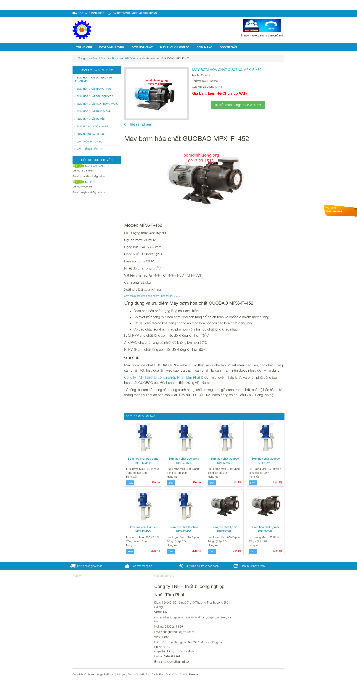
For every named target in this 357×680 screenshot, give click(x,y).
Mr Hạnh (90, 182)
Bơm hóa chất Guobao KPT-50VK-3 (224, 460)
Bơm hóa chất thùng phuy (93, 88)
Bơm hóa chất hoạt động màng (97, 103)
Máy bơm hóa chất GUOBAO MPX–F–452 (226, 70)
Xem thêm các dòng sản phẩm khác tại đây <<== (152, 295)
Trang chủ (84, 47)
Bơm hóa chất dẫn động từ (94, 96)
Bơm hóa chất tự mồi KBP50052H (265, 529)
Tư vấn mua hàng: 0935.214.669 (238, 105)
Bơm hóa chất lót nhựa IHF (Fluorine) (93, 79)
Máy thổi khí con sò (174, 47)
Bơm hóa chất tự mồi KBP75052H (225, 529)
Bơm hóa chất (142, 47)
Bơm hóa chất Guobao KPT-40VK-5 (143, 529)
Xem (130, 483)
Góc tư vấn (228, 47)
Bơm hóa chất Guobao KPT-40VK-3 (265, 460)
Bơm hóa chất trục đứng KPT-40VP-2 (143, 460)
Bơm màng (204, 47)
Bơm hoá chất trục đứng (93, 111)
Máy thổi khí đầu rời (89, 149)
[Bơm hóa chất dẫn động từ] (204, 182)
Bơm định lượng (111, 47)
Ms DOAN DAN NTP (97, 166)
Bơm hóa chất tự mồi (90, 119)
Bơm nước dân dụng (90, 134)
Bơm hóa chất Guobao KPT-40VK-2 (184, 529)
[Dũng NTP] (79, 182)
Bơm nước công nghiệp (92, 126)
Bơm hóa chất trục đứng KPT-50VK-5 (183, 460)
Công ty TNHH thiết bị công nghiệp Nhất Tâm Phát (162, 377)
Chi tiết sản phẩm (137, 124)
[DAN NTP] (79, 166)
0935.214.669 (334, 211)
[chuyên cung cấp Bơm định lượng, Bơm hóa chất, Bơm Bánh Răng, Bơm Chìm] (82, 29)
